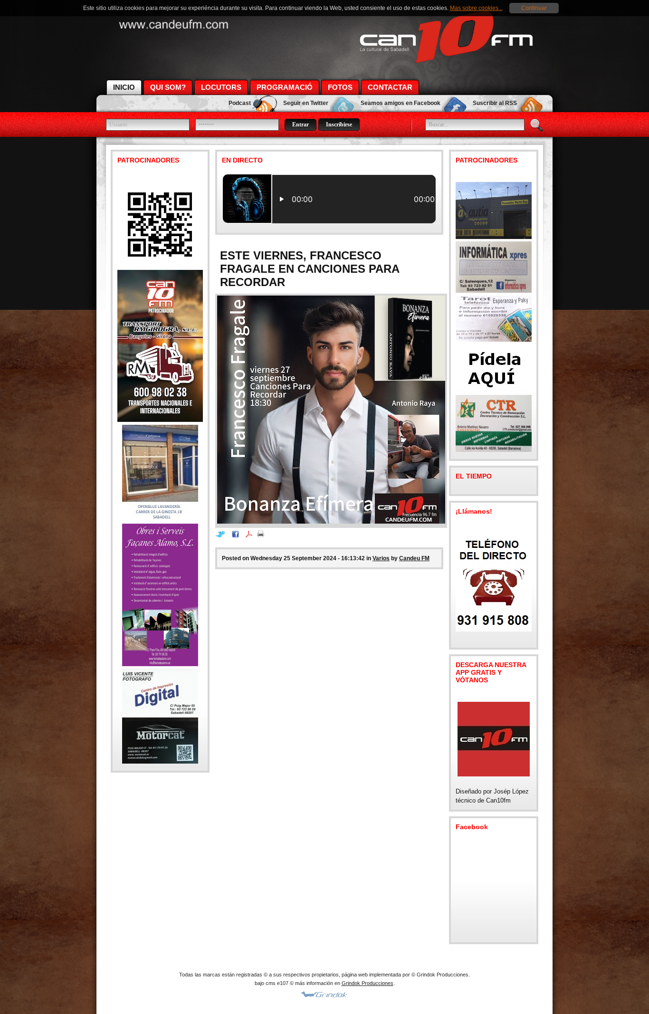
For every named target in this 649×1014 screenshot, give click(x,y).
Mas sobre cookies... (476, 8)
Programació (285, 87)
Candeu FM (414, 558)
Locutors (221, 87)
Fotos (340, 87)
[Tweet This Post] (222, 535)
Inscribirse (339, 124)
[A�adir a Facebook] (238, 535)
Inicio (124, 87)
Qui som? (168, 87)
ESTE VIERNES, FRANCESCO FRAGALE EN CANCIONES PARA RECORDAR (309, 268)
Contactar (390, 87)
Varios (381, 558)
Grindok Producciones (367, 983)
